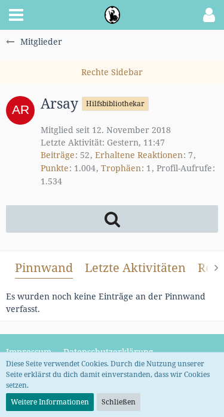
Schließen (119, 402)
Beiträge (58, 154)
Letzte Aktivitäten (135, 268)
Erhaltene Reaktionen (139, 154)
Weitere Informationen (50, 402)
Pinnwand (44, 268)
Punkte (55, 168)
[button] (16, 14)
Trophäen (121, 168)
